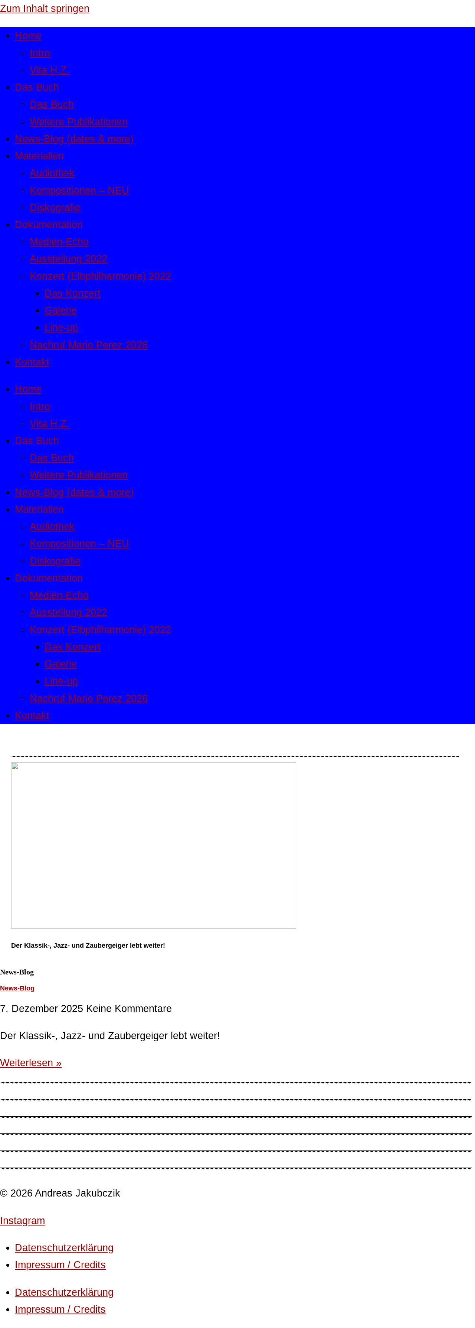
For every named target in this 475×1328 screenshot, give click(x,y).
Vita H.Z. (50, 70)
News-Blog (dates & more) (74, 138)
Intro (40, 53)
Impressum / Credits (60, 1264)
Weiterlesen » (31, 1062)
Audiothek (52, 173)
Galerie (61, 310)
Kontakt (32, 362)
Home (28, 35)
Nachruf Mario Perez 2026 (89, 345)
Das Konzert (73, 293)
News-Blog (17, 988)
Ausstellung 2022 (68, 258)
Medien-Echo (59, 241)
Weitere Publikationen (79, 121)
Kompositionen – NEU (79, 190)
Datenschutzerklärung (64, 1247)
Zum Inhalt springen (44, 8)
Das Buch (52, 104)
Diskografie (55, 207)
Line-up (61, 327)
